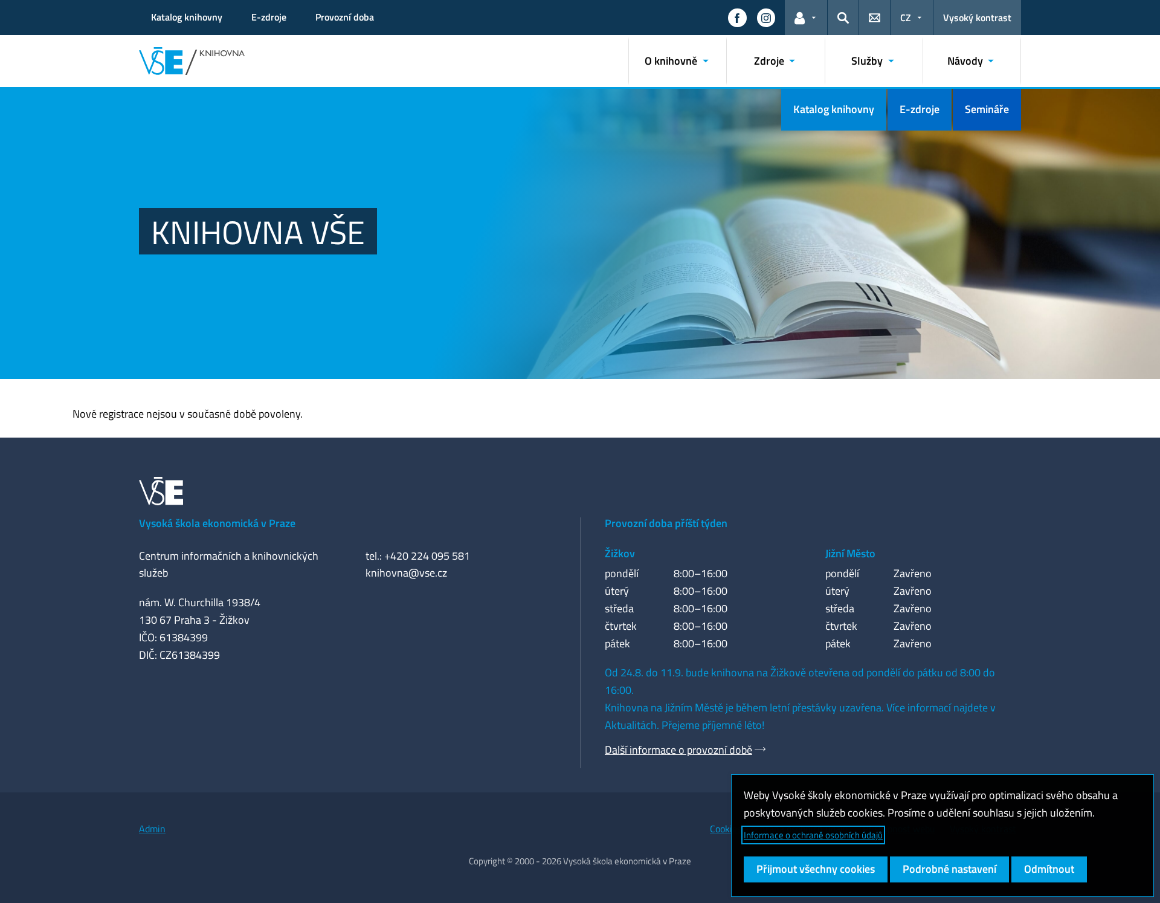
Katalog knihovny (186, 17)
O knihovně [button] (671, 61)
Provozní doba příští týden (666, 523)
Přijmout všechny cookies (815, 869)
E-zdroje (268, 17)
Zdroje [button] (769, 61)
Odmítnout (1049, 869)
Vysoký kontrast (977, 17)
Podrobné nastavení (949, 869)
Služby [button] (867, 61)
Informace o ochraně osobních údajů (813, 835)
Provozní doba (344, 17)
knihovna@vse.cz (406, 573)
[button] (737, 17)
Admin (152, 828)
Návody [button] (965, 61)
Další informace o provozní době (678, 750)
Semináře (987, 109)
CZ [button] (905, 17)
